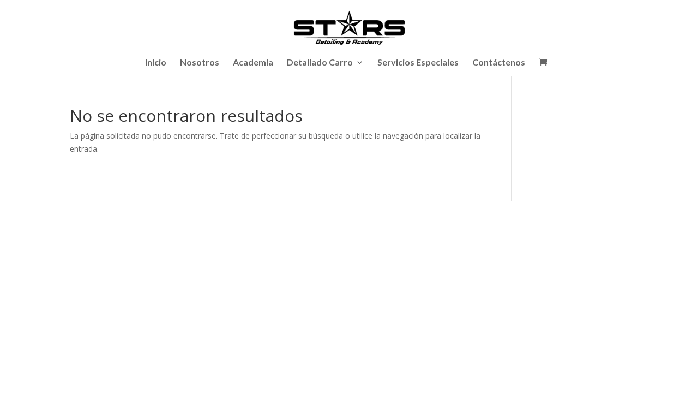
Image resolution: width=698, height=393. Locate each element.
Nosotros (199, 62)
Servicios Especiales (418, 62)
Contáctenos (498, 62)
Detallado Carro (320, 62)
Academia (253, 62)
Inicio (155, 62)
